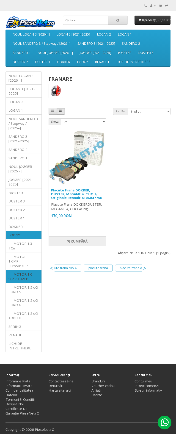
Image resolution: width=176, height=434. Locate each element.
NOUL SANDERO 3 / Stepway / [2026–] (42, 43)
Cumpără (79, 241)
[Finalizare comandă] (166, 5)
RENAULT (102, 62)
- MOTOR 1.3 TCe (20, 245)
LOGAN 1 (125, 34)
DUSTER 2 (20, 62)
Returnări (56, 385)
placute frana (98, 268)
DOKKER (63, 62)
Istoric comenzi (147, 385)
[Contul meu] (153, 5)
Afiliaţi (96, 390)
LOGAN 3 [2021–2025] (73, 34)
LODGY (82, 62)
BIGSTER (124, 52)
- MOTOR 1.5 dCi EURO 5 (23, 289)
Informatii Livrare (19, 385)
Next (145, 268)
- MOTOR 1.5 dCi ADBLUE (23, 315)
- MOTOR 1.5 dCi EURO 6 (23, 302)
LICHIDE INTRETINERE (133, 62)
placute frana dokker (135, 268)
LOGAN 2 (104, 34)
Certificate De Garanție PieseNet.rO (22, 410)
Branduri (98, 381)
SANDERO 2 (131, 43)
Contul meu (143, 381)
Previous (52, 268)
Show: (55, 122)
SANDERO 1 (22, 52)
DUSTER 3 (146, 52)
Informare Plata (18, 381)
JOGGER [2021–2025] (95, 52)
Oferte (96, 395)
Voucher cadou (103, 385)
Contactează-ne (61, 381)
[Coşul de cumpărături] (160, 5)
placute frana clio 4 (62, 268)
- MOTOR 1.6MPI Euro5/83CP (18, 261)
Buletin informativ (148, 390)
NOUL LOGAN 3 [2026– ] (31, 34)
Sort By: (120, 111)
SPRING (14, 326)
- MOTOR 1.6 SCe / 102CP (20, 276)
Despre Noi (15, 404)
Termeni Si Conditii (20, 399)
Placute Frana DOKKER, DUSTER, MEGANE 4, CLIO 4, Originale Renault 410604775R (76, 194)
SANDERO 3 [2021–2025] (96, 43)
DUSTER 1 (42, 62)
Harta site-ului (60, 390)
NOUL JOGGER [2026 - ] (55, 52)
